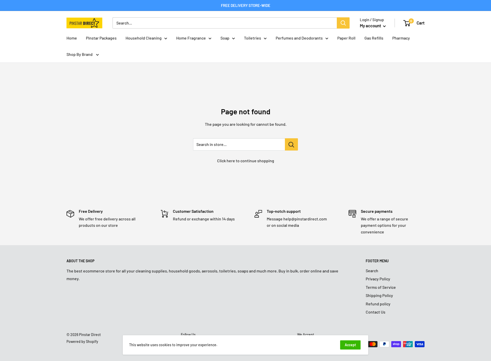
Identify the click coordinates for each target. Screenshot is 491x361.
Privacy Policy (378, 278)
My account (371, 25)
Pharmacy (401, 37)
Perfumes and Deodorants (299, 37)
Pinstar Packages (101, 37)
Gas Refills (373, 37)
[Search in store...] (291, 144)
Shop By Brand (79, 54)
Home (71, 37)
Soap (224, 37)
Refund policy (378, 303)
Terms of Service (381, 287)
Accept (350, 345)
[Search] (343, 23)
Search (372, 270)
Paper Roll (346, 37)
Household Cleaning (144, 37)
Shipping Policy (379, 295)
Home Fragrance (191, 37)
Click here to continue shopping (245, 160)
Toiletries (252, 37)
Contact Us (375, 311)
